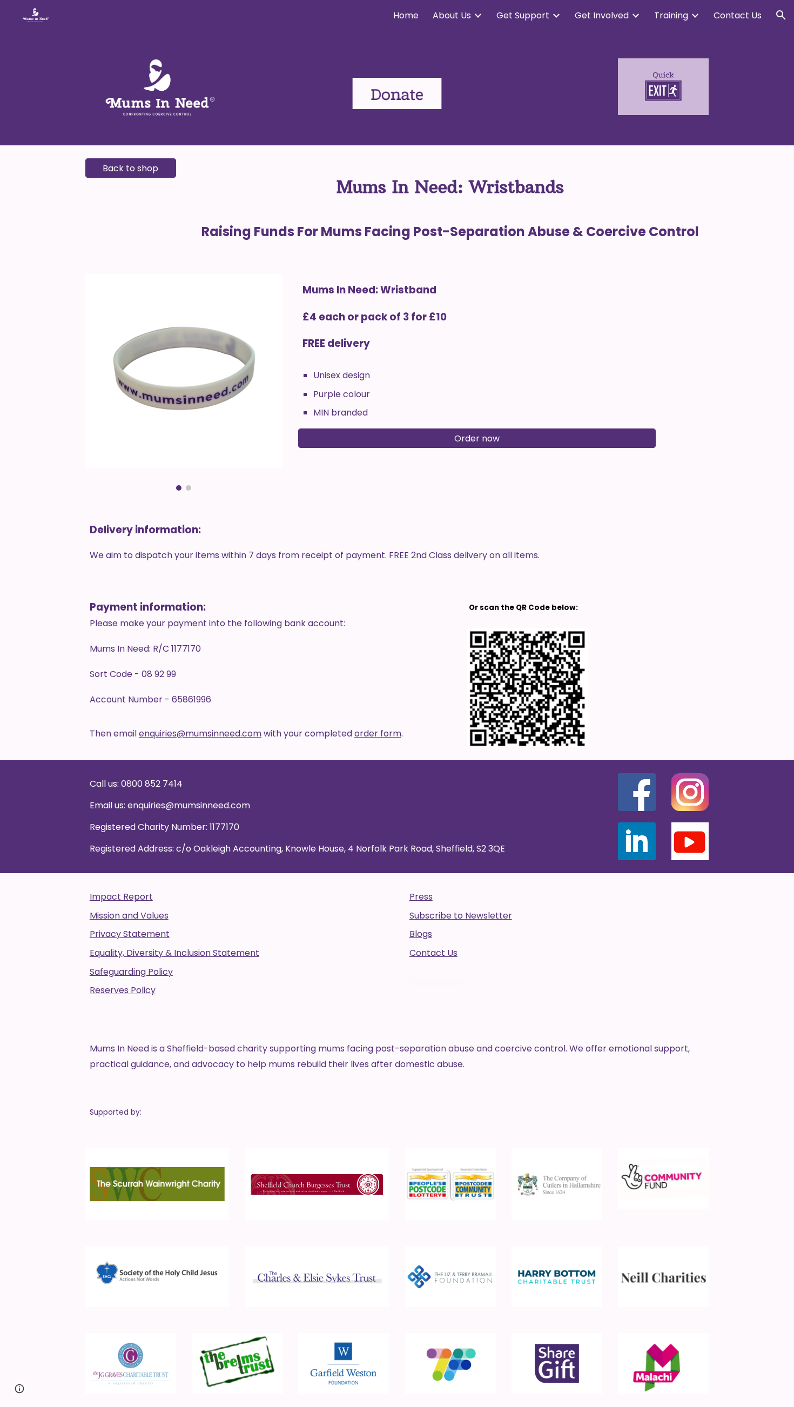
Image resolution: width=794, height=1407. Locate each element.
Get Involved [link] (602, 15)
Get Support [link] (522, 15)
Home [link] (406, 15)
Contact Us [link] (738, 15)
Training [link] (671, 15)
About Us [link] (452, 15)
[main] (450, 202)
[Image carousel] (183, 382)
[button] (781, 15)
